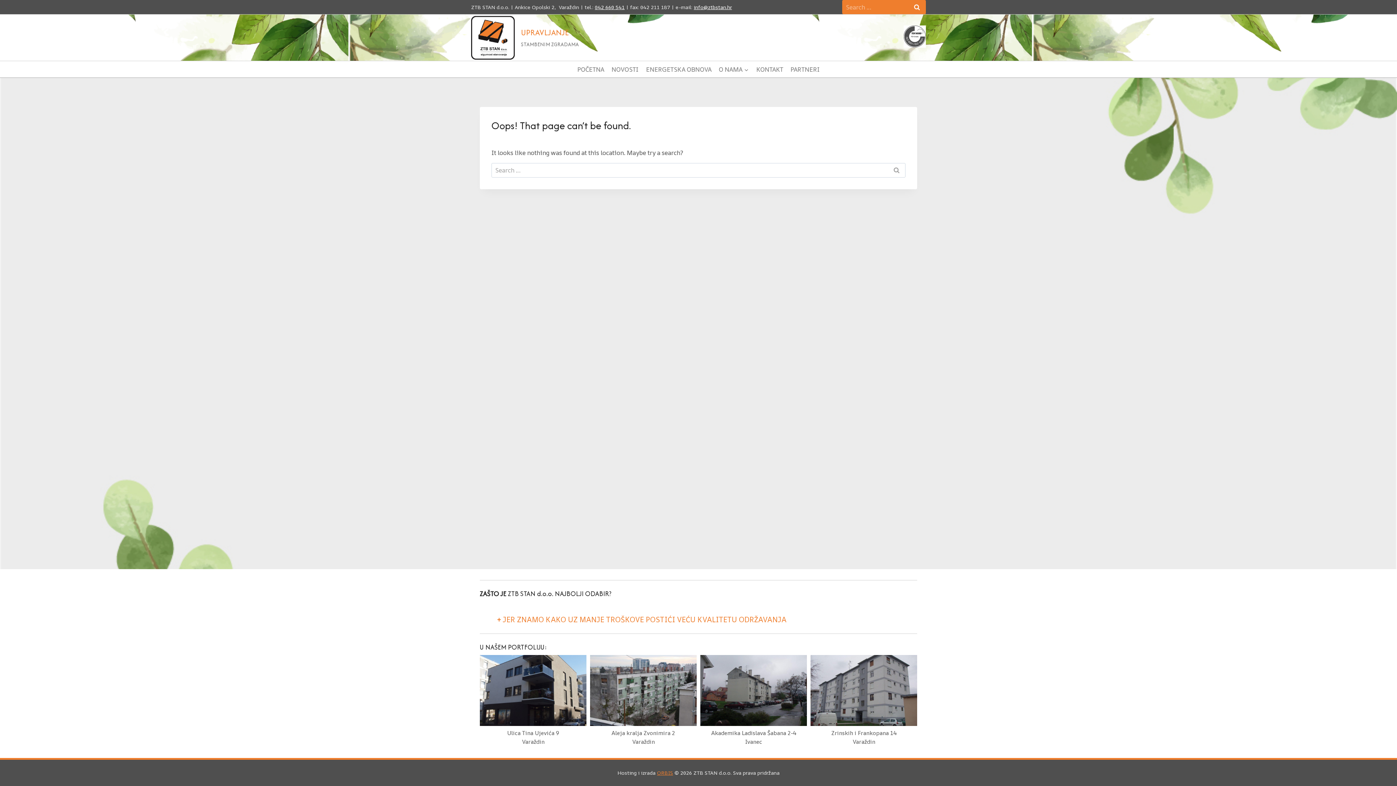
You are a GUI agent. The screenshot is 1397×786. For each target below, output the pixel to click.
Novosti (625, 69)
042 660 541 (610, 7)
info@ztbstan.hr (713, 7)
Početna (590, 69)
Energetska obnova (679, 69)
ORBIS (665, 772)
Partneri (805, 69)
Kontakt (769, 69)
